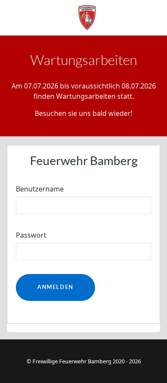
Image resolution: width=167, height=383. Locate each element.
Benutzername (40, 189)
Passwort (31, 235)
